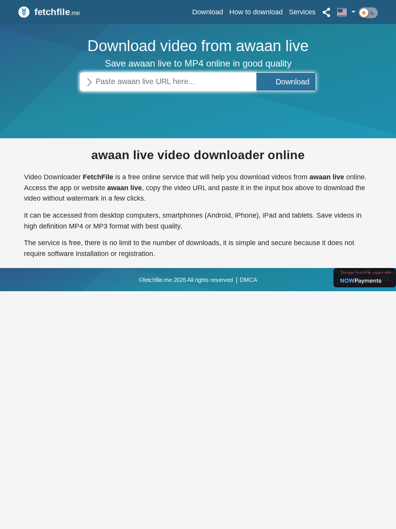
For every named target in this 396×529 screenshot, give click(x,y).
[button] (346, 12)
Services (302, 12)
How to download (256, 12)
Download (207, 12)
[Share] (326, 12)
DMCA (248, 280)
